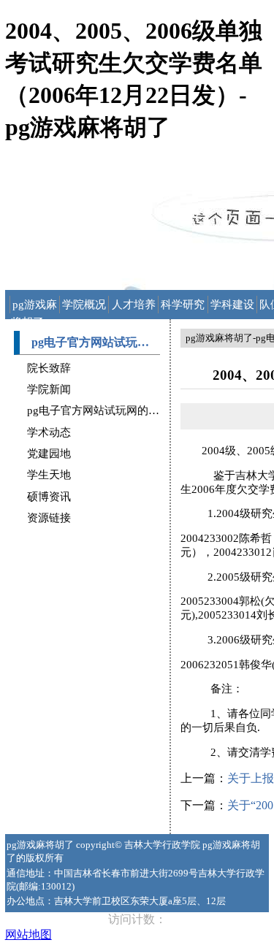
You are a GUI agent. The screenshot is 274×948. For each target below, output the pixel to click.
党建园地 (49, 453)
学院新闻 (49, 389)
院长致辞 (49, 368)
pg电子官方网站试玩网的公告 (98, 410)
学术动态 (49, 432)
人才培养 (134, 304)
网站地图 (28, 934)
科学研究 (183, 304)
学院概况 (84, 304)
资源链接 (49, 518)
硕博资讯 (49, 496)
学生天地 (49, 475)
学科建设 (232, 304)
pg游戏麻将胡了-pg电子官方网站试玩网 (35, 306)
